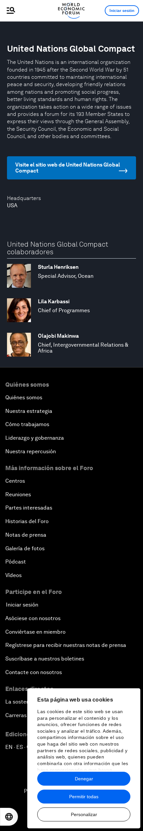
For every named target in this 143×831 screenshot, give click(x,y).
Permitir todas (83, 796)
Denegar (84, 778)
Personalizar (84, 814)
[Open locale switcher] (9, 816)
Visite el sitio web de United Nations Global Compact (67, 168)
